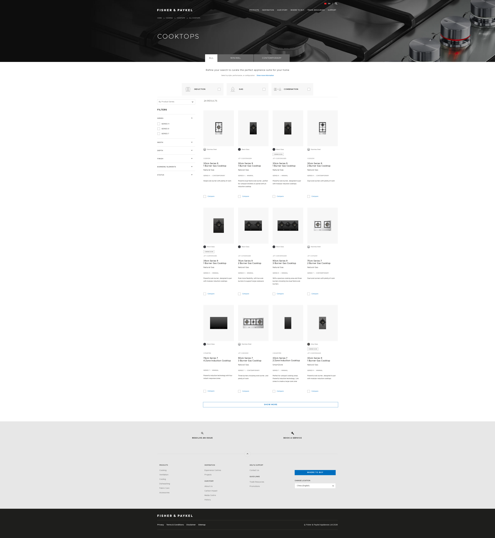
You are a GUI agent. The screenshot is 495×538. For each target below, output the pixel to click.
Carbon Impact (210, 491)
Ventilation (163, 475)
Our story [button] (282, 10)
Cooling (162, 479)
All (211, 58)
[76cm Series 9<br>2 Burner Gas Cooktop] (253, 226)
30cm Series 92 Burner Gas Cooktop (319, 164)
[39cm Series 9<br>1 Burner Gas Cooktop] (219, 226)
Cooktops (181, 18)
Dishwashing (164, 484)
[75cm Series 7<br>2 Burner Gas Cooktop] (322, 226)
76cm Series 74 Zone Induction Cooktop (217, 359)
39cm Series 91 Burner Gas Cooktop (214, 262)
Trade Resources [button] (316, 10)
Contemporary (271, 58)
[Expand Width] (192, 142)
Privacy (160, 525)
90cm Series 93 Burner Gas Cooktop (284, 262)
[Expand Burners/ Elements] (192, 166)
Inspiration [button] (268, 10)
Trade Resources (257, 482)
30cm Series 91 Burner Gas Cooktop (214, 164)
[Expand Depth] (192, 150)
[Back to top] (247, 454)
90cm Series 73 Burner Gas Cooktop (249, 359)
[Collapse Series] (192, 118)
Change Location (302, 480)
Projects (208, 475)
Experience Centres (212, 470)
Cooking (169, 18)
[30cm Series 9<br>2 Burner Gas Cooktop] (322, 128)
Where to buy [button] (297, 10)
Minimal (235, 58)
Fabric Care (164, 488)
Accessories (164, 493)
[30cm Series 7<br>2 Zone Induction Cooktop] (288, 323)
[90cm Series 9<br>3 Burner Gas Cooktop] (288, 226)
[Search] (336, 3)
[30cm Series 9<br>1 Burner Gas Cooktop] (219, 128)
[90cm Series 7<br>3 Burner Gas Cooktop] (253, 323)
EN (329, 3)
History (207, 500)
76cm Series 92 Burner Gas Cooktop (249, 262)
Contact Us (254, 470)
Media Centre (210, 495)
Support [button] (332, 10)
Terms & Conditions (175, 525)
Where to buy (315, 472)
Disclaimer (191, 525)
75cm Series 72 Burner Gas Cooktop (319, 262)
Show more (270, 404)
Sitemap (201, 525)
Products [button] (254, 10)
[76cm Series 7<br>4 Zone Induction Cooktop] (219, 323)
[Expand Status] (192, 174)
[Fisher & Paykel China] (175, 516)
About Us (208, 486)
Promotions (255, 486)
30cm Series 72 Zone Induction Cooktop (286, 359)
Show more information (265, 75)
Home (159, 18)
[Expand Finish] (192, 158)
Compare (211, 293)
